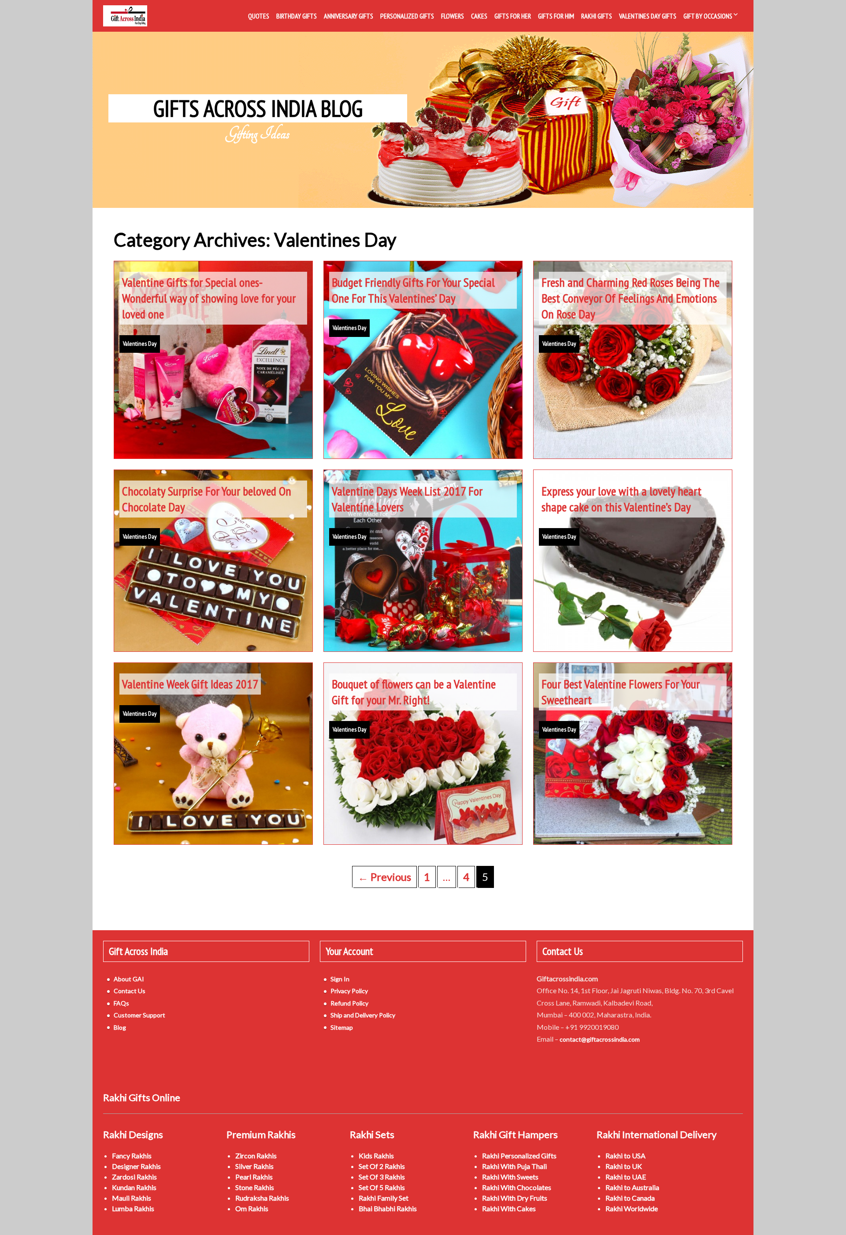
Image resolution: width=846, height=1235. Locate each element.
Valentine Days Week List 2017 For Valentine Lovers (407, 499)
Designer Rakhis (136, 1166)
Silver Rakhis (254, 1166)
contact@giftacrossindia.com (600, 1039)
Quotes (258, 15)
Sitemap (341, 1027)
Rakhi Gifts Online (141, 1097)
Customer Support (139, 1015)
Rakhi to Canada (630, 1198)
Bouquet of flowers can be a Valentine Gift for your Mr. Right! (414, 692)
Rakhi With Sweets (510, 1176)
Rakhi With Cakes (509, 1208)
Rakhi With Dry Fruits (514, 1198)
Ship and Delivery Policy (362, 1015)
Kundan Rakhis (134, 1187)
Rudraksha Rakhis (262, 1198)
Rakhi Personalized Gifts (519, 1155)
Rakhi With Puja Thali (514, 1166)
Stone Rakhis (254, 1187)
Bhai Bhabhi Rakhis (388, 1208)
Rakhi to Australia (632, 1187)
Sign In (339, 979)
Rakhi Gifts (596, 15)
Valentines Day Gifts (647, 15)
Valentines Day (139, 344)
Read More (213, 420)
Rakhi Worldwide (631, 1208)
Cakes (479, 15)
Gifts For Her (512, 15)
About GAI (129, 979)
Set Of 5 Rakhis (382, 1187)
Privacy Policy (349, 991)
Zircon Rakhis (256, 1155)
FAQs (121, 1003)
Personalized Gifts (407, 15)
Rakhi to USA (625, 1155)
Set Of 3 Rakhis (382, 1176)
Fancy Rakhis (132, 1155)
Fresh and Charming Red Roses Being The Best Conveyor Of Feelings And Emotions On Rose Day (631, 298)
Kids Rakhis (376, 1155)
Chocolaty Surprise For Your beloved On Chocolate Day (206, 499)
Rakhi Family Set (383, 1198)
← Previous (384, 876)
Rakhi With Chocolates (516, 1187)
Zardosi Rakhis (134, 1176)
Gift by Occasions (707, 15)
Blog (120, 1027)
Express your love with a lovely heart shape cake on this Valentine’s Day (621, 499)
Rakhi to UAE (625, 1176)
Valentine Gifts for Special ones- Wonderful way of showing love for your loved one (209, 298)
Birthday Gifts (296, 15)
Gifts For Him (556, 15)
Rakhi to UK (623, 1166)
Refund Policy (349, 1003)
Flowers (452, 15)
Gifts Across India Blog (258, 108)
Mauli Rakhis (131, 1198)
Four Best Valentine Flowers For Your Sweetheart (621, 692)
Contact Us (129, 991)
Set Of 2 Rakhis (382, 1166)
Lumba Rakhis (133, 1208)
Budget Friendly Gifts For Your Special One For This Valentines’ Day (413, 290)
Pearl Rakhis (254, 1176)
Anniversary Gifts (348, 15)
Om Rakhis (251, 1208)
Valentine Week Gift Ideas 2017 (190, 684)
